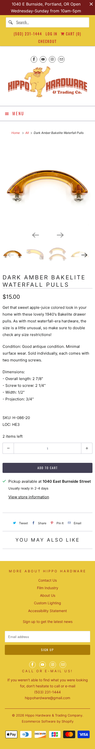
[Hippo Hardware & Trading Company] (47, 83)
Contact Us (47, 580)
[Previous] (35, 234)
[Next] (60, 234)
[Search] (11, 22)
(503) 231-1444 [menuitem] (28, 33)
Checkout (47, 41)
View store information (28, 497)
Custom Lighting (47, 603)
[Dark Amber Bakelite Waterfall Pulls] (47, 185)
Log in (51, 33)
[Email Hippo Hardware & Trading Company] (61, 59)
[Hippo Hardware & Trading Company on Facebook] (34, 59)
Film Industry (47, 588)
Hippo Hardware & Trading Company (53, 715)
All (27, 133)
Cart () (73, 33)
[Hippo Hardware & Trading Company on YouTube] (43, 59)
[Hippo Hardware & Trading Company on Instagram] (52, 59)
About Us (47, 595)
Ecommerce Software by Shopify (47, 721)
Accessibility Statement (47, 611)
